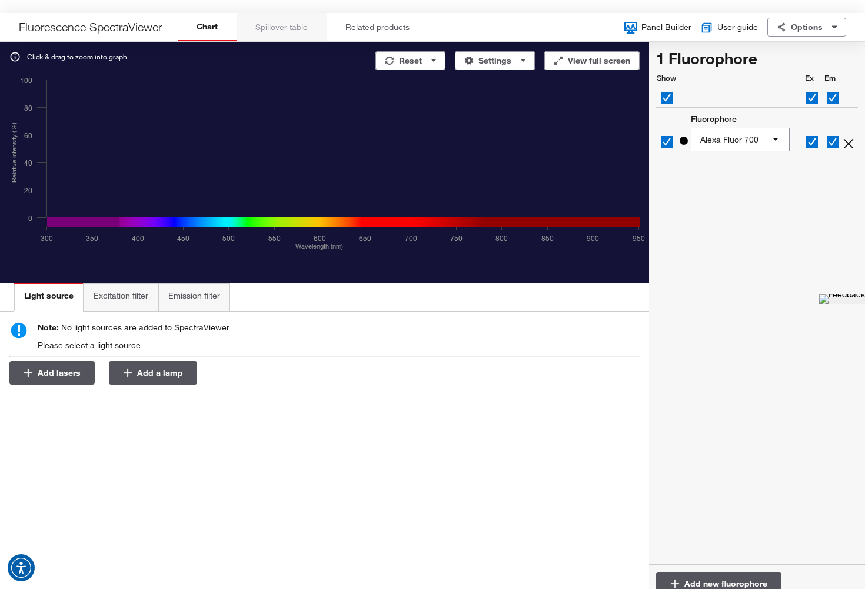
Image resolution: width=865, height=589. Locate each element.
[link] (847, 142)
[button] (21, 567)
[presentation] (49, 297)
